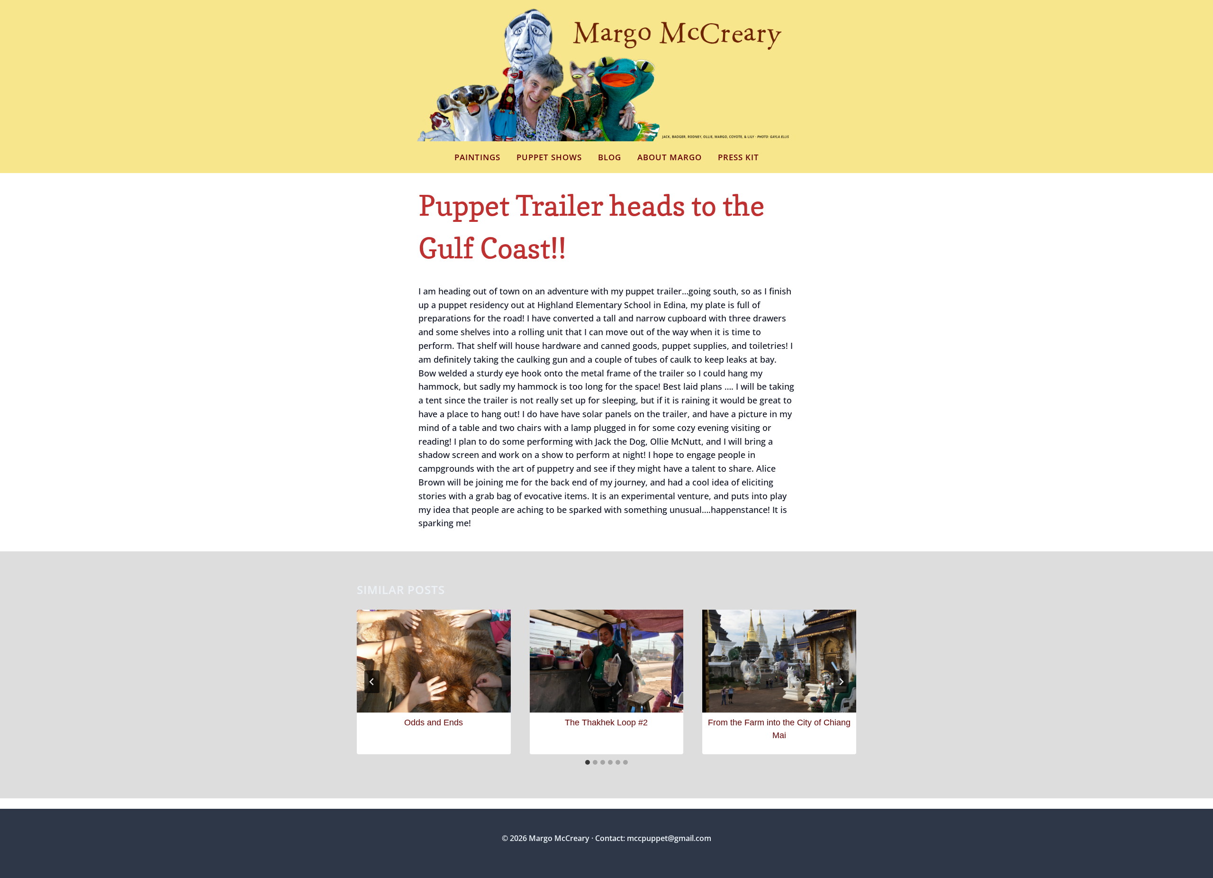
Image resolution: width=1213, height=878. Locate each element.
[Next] (841, 681)
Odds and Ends (433, 722)
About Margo (669, 157)
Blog (609, 157)
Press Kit (738, 157)
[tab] (587, 762)
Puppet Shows (549, 157)
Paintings (477, 157)
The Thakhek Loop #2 (606, 722)
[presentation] (434, 661)
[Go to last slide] (372, 681)
